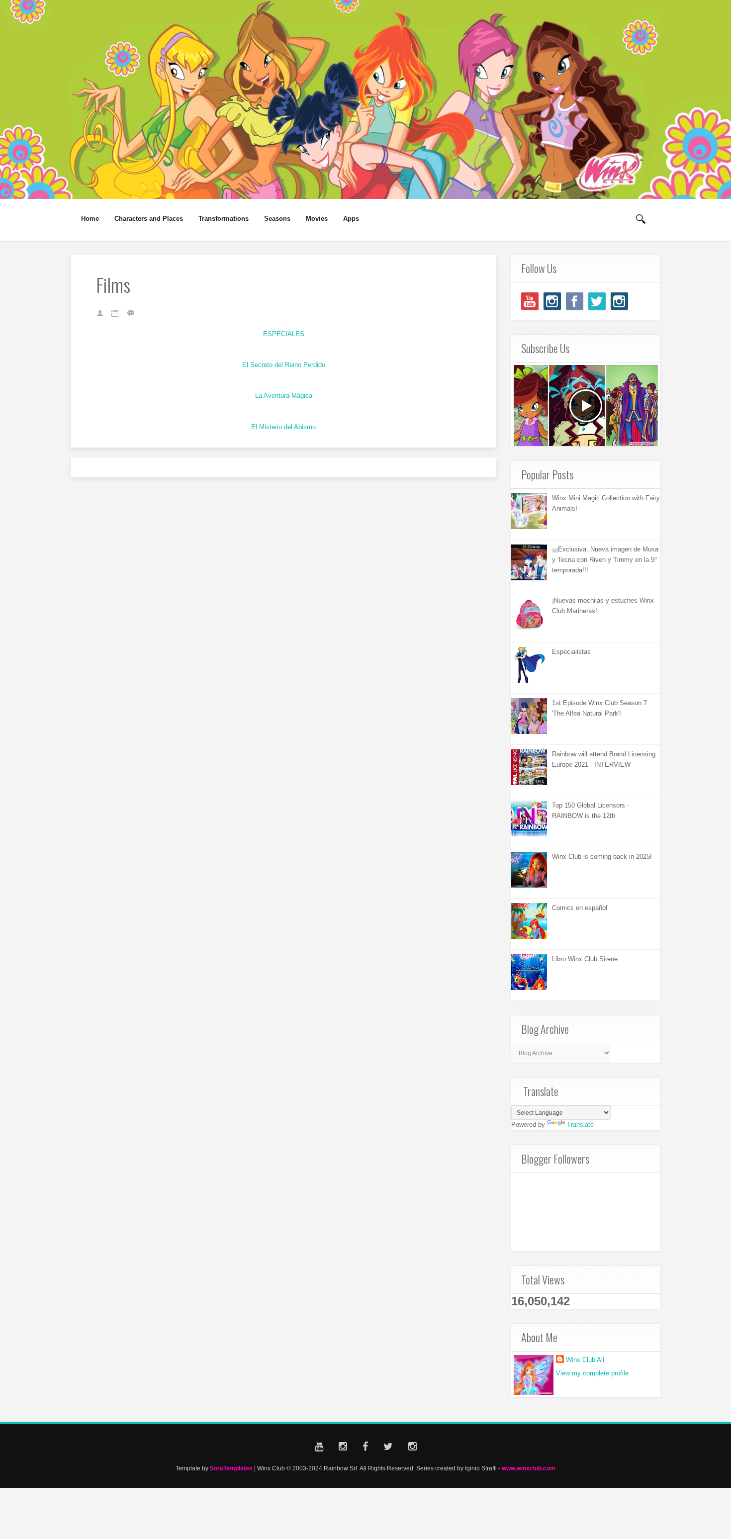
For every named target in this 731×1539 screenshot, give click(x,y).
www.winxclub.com (528, 1468)
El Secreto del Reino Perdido (283, 364)
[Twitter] (597, 301)
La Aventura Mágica (283, 395)
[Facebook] (574, 301)
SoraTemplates (231, 1468)
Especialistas (571, 651)
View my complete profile (592, 1373)
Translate (580, 1124)
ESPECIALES (283, 334)
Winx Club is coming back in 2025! (602, 856)
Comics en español (579, 907)
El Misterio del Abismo (283, 427)
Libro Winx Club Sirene (585, 959)
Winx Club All (585, 1359)
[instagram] (552, 301)
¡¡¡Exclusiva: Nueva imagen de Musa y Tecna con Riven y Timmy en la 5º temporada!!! (605, 559)
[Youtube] (530, 301)
